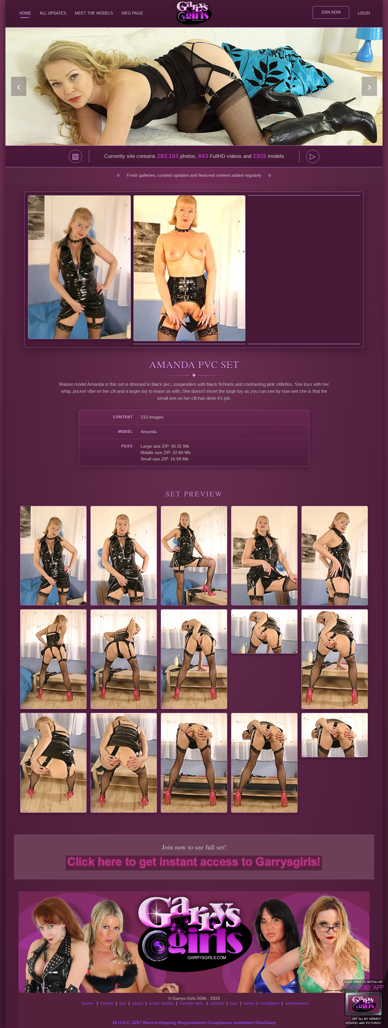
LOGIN (364, 13)
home (87, 1003)
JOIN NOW (331, 12)
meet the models (94, 13)
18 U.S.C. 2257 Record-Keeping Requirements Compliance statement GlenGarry (194, 1022)
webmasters (297, 1003)
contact (217, 1003)
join (122, 1003)
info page (132, 13)
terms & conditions (261, 1003)
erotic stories (161, 1003)
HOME (25, 13)
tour (234, 1003)
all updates (53, 13)
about (137, 1003)
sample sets (191, 1003)
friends (106, 1003)
